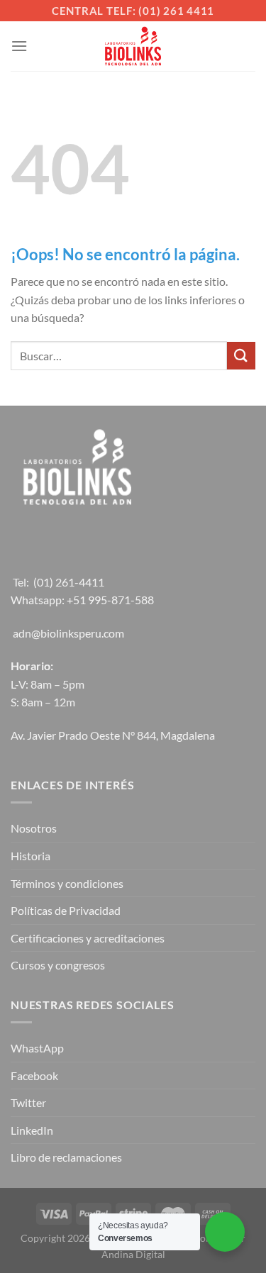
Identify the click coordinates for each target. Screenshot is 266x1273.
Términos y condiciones (67, 883)
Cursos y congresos (58, 965)
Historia (30, 855)
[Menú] (19, 45)
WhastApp (37, 1048)
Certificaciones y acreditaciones (88, 938)
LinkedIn (32, 1130)
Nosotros (34, 828)
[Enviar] (241, 355)
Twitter (28, 1102)
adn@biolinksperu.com (68, 633)
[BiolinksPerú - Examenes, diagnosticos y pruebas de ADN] (133, 46)
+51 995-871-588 (110, 599)
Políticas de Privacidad (66, 910)
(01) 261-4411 (68, 582)
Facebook (34, 1075)
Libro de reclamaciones (66, 1157)
